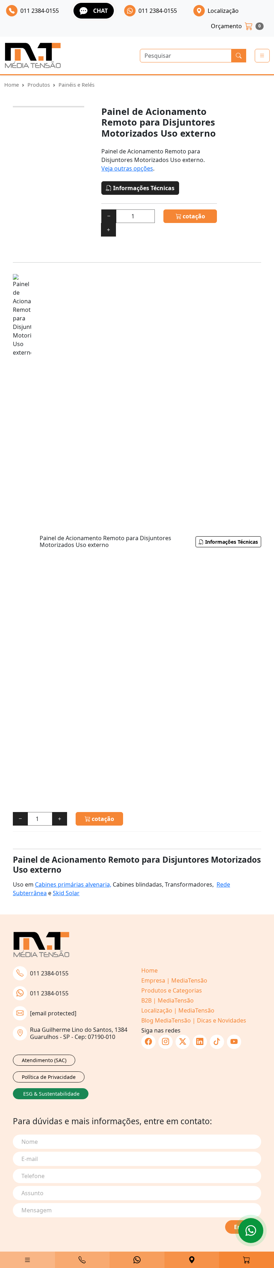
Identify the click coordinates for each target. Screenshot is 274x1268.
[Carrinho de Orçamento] (246, 1260)
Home (11, 84)
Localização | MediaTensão (177, 1010)
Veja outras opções (127, 168)
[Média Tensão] (32, 55)
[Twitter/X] (183, 1042)
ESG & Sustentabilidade (51, 1093)
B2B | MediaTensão (167, 1000)
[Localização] (191, 1260)
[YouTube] (234, 1042)
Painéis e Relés (77, 84)
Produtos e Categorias (171, 990)
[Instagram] (165, 1042)
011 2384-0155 (49, 973)
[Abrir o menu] (262, 55)
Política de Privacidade (49, 1077)
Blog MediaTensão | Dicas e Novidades (193, 1020)
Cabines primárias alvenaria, (73, 884)
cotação (193, 216)
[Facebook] (148, 1042)
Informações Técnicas (143, 188)
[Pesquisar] (238, 55)
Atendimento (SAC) (44, 1060)
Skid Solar (66, 893)
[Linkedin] (200, 1042)
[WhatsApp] (137, 1260)
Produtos (38, 84)
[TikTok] (217, 1042)
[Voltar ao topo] (250, 1230)
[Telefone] (82, 1260)
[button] (27, 1260)
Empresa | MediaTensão (174, 980)
